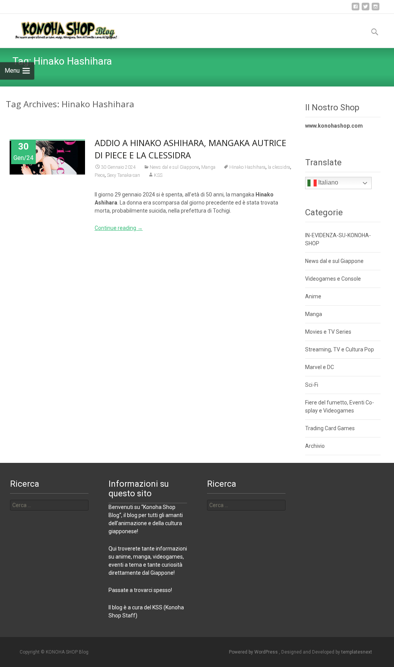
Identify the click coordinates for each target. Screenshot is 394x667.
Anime (313, 296)
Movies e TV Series (328, 332)
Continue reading (119, 228)
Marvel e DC (319, 367)
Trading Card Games (330, 428)
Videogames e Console (333, 279)
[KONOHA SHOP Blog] (60, 29)
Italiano (327, 182)
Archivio (315, 446)
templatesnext (356, 652)
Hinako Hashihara (247, 167)
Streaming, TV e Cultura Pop (339, 349)
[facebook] (355, 9)
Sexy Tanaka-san (123, 175)
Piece (100, 175)
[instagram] (375, 9)
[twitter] (365, 9)
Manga (208, 167)
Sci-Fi (311, 385)
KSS (158, 175)
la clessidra (279, 167)
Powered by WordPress (254, 652)
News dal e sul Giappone (174, 167)
